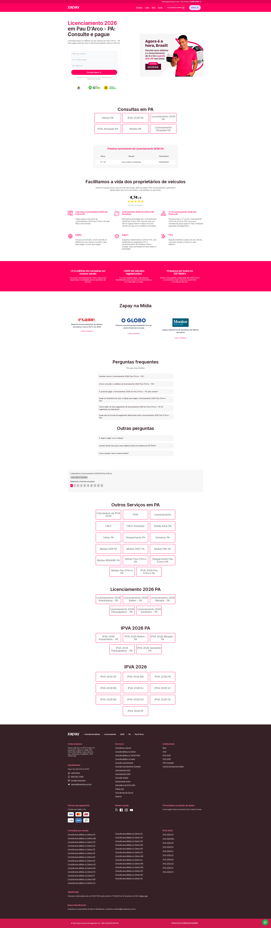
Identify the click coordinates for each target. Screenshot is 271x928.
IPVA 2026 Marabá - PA (162, 638)
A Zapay (139, 7)
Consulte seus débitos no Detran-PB (129, 871)
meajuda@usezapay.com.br (81, 784)
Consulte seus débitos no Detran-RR (81, 879)
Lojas (147, 7)
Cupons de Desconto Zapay (173, 767)
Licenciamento (162, 514)
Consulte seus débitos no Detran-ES (129, 852)
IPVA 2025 (167, 755)
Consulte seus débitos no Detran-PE (81, 849)
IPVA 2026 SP (108, 676)
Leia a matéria (87, 331)
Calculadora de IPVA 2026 (108, 514)
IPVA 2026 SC (162, 688)
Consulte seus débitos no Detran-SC (81, 846)
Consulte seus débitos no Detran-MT (82, 868)
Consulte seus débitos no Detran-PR (81, 842)
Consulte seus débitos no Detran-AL (129, 860)
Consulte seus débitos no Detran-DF (81, 835)
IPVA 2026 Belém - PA (135, 638)
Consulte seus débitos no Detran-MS (129, 867)
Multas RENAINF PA (108, 560)
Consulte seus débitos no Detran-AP (81, 857)
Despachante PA (135, 537)
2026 (122, 734)
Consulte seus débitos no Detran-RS (129, 841)
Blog (153, 7)
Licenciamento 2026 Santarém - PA (149, 610)
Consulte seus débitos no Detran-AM (129, 856)
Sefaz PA (108, 537)
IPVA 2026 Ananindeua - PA (108, 638)
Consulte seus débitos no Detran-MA (129, 864)
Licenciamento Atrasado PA (163, 129)
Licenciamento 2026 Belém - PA (135, 599)
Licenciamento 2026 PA (163, 118)
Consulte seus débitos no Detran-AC (81, 861)
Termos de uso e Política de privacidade (99, 78)
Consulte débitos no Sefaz (125, 759)
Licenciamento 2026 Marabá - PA (162, 599)
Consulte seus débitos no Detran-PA (81, 872)
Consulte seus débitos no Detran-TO (81, 883)
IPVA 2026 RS (108, 688)
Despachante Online (122, 781)
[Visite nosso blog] (116, 810)
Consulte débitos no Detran (125, 752)
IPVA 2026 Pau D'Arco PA (149, 572)
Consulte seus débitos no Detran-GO (82, 864)
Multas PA (135, 128)
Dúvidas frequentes (78, 781)
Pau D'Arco (139, 734)
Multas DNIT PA (135, 548)
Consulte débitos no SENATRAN (127, 755)
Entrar (193, 8)
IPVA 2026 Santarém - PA (149, 649)
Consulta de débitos (92, 734)
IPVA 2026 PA (135, 117)
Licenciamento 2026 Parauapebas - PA (122, 610)
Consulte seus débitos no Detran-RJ (129, 834)
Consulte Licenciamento (124, 763)
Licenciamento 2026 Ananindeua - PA (108, 599)
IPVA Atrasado (168, 763)
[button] (135, 376)
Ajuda (160, 7)
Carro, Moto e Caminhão (79, 477)
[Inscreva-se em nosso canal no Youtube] (131, 810)
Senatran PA (162, 537)
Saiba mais (143, 896)
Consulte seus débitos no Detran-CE (81, 853)
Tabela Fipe (119, 789)
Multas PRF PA (162, 548)
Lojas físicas (75, 773)
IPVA (135, 514)
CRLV (108, 526)
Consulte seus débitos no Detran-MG (82, 838)
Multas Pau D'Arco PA (122, 572)
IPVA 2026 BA (108, 699)
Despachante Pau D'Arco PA (162, 560)
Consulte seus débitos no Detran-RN (129, 845)
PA (130, 734)
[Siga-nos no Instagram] (126, 810)
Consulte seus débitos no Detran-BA (129, 849)
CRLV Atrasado (135, 526)
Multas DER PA (108, 548)
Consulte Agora (93, 72)
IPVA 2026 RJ (135, 688)
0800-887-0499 (77, 777)
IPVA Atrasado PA (107, 128)
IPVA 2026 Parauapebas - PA (121, 649)
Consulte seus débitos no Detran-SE (129, 878)
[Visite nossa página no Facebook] (121, 810)
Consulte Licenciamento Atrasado (128, 767)
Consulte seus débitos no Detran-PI (81, 876)
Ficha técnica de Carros (124, 793)
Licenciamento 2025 (122, 770)
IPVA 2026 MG (135, 676)
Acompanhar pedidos (174, 8)
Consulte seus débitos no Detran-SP (129, 837)
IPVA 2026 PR (163, 676)
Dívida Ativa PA (162, 526)
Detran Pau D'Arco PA (135, 560)
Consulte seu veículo (123, 748)
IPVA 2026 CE (163, 699)
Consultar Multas (121, 778)
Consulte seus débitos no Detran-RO (129, 875)
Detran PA (108, 117)
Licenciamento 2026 (122, 774)
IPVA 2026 (167, 759)
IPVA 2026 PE (135, 710)
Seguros (118, 796)
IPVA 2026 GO (135, 699)
